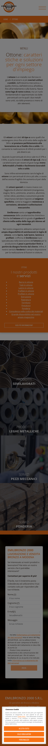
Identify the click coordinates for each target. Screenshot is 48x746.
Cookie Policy (22, 716)
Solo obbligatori (24, 734)
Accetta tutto (24, 728)
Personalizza (24, 739)
